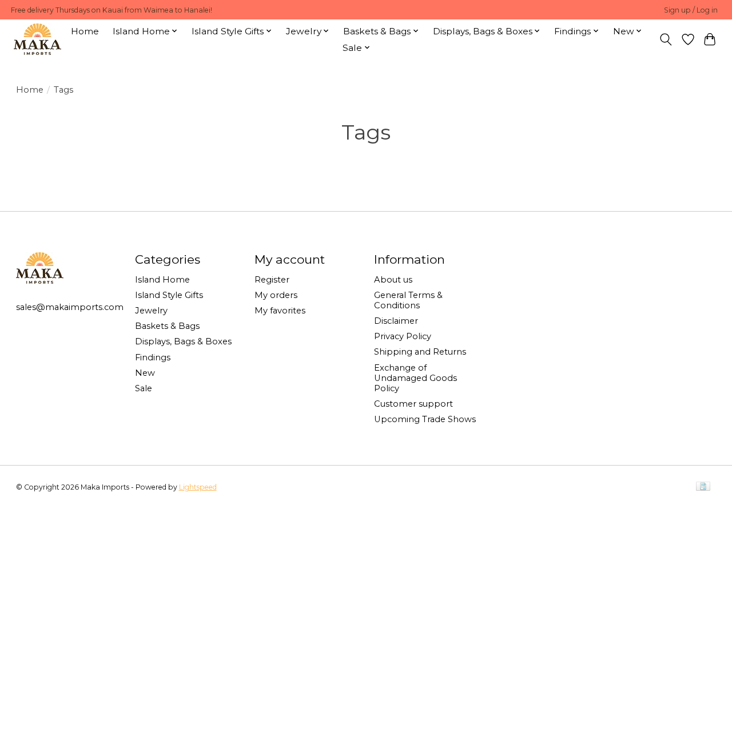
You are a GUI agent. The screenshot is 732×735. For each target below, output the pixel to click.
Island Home (162, 280)
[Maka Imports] (37, 39)
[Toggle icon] (665, 39)
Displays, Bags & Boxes (183, 341)
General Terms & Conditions (408, 300)
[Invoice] (703, 487)
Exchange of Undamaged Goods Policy (415, 378)
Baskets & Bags (167, 326)
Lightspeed (198, 487)
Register (271, 280)
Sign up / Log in (691, 10)
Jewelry (151, 310)
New (145, 373)
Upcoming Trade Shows (425, 419)
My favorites (279, 310)
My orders (275, 295)
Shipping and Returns (420, 352)
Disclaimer (396, 321)
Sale (143, 388)
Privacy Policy (402, 336)
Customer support (413, 404)
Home (85, 31)
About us (393, 280)
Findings (152, 357)
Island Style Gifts (169, 295)
